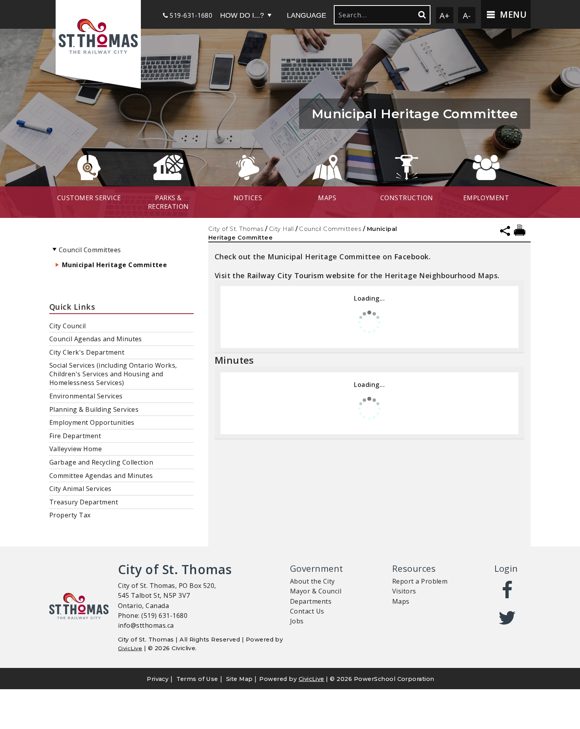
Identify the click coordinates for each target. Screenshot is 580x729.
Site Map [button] (239, 679)
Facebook (411, 256)
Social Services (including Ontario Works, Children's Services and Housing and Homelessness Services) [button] (113, 374)
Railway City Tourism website (301, 275)
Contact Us (307, 611)
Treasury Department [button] (83, 502)
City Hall (281, 228)
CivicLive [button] (311, 679)
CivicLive (130, 648)
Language (306, 15)
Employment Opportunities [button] (92, 422)
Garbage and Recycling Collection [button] (101, 462)
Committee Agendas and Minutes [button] (101, 475)
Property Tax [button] (70, 515)
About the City (312, 581)
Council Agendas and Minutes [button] (95, 339)
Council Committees (330, 228)
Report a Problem (420, 581)
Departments (310, 601)
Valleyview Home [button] (75, 448)
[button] (98, 37)
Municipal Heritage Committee (114, 264)
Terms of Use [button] (197, 679)
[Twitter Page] (507, 618)
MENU (512, 14)
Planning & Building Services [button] (93, 409)
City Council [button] (67, 326)
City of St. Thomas (236, 228)
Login (506, 568)
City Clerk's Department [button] (86, 352)
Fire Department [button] (75, 435)
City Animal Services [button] (80, 488)
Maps (401, 601)
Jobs (297, 621)
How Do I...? (242, 15)
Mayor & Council (315, 591)
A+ (445, 15)
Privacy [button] (157, 679)
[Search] (421, 15)
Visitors (404, 591)
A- (467, 15)
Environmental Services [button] (86, 396)
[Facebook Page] (507, 590)
